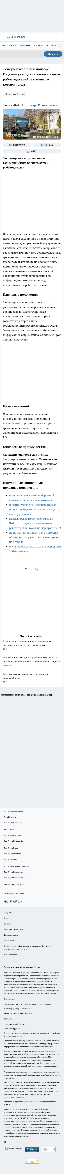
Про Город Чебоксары (13, 811)
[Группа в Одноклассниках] (10, 901)
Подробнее (19, 1097)
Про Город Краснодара (14, 884)
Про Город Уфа (10, 859)
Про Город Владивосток (14, 877)
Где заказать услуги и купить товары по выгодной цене (26, 677)
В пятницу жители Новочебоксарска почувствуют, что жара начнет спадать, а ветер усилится (34, 509)
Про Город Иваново (12, 835)
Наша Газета (9, 829)
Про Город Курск (11, 848)
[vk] (27, 569)
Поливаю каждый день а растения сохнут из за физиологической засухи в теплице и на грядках (31, 661)
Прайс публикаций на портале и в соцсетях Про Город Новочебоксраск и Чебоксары (27, 947)
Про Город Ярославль (13, 822)
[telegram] (37, 569)
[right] (61, 46)
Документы (25, 45)
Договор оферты (11, 935)
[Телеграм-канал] (47, 145)
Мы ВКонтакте (41, 45)
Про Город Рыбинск (12, 853)
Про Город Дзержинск (13, 872)
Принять (53, 54)
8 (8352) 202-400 (19, 1024)
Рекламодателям (11, 955)
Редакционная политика (14, 929)
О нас (6, 918)
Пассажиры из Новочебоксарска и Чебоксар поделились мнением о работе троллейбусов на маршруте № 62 (35, 523)
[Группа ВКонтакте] (17, 145)
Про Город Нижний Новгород (16, 866)
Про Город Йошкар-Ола (14, 841)
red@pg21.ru (15, 1029)
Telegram (7, 912)
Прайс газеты (9, 940)
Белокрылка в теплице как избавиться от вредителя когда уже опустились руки (27, 644)
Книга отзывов (9, 45)
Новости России (15, 94)
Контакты (8, 924)
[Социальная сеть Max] (32, 151)
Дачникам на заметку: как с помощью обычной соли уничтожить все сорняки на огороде (34, 537)
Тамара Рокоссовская (42, 105)
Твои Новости (10, 817)
